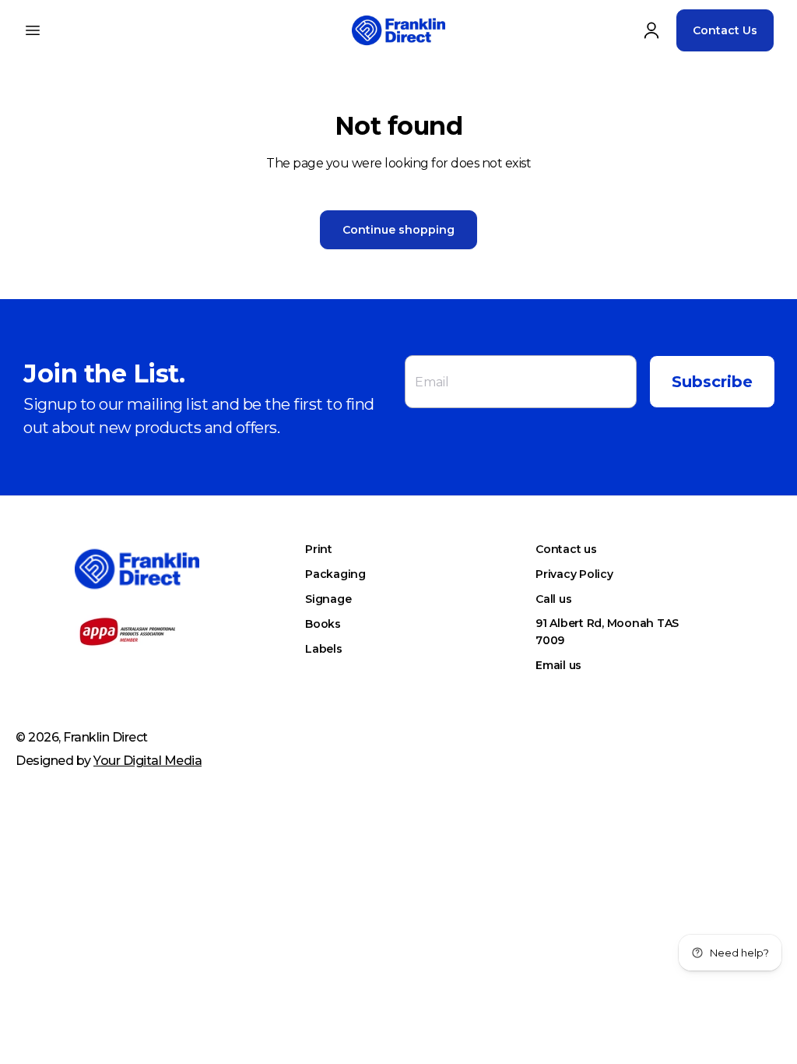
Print (318, 549)
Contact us (566, 549)
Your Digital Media (147, 760)
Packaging (335, 574)
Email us (558, 665)
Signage (328, 599)
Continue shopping (398, 230)
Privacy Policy (574, 574)
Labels (323, 649)
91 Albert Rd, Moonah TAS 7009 (607, 631)
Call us (553, 599)
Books (323, 624)
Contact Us (725, 30)
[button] (32, 30)
